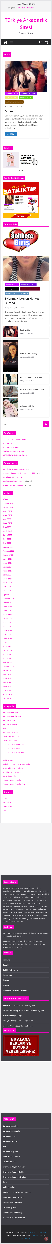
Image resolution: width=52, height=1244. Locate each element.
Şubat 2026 (7, 523)
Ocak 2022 (7, 642)
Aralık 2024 (7, 579)
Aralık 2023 (7, 614)
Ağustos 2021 (8, 662)
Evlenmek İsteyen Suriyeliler (14, 752)
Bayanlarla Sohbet (26, 97)
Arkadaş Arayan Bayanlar (13, 485)
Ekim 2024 (7, 587)
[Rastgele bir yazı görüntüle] (46, 42)
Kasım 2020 (7, 698)
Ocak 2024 (7, 611)
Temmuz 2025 (8, 551)
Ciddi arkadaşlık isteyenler (31, 377)
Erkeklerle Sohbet (10, 740)
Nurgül (19, 477)
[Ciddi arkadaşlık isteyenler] (10, 379)
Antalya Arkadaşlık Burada (13, 481)
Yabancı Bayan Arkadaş (12, 780)
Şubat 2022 (7, 638)
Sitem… (10, 111)
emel (20, 106)
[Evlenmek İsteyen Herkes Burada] (26, 268)
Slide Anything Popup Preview (15, 990)
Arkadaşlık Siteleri (27, 406)
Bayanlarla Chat (11, 97)
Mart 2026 (7, 519)
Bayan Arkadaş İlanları (28, 93)
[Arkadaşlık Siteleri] (10, 407)
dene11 (6, 965)
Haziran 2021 (8, 670)
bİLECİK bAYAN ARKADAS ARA (32, 389)
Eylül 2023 (7, 626)
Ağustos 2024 (8, 595)
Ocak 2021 (7, 690)
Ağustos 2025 (8, 547)
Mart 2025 (7, 567)
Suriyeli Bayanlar (9, 776)
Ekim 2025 (7, 539)
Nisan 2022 (7, 630)
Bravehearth (8, 477)
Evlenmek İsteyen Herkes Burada (22, 300)
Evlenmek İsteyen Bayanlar (30, 289)
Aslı (22, 308)
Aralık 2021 (7, 646)
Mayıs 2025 (7, 559)
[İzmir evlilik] (10, 331)
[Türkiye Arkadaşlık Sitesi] (5, 42)
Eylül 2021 (7, 658)
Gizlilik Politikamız (10, 970)
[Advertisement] (26, 849)
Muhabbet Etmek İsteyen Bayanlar (17, 293)
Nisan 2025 (7, 563)
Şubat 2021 (7, 686)
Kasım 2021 (7, 650)
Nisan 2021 (7, 678)
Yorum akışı (7, 806)
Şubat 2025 (7, 571)
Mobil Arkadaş (8, 760)
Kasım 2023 (7, 618)
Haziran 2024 (8, 603)
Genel (5, 756)
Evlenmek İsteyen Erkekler (13, 748)
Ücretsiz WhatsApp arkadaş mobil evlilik (19, 473)
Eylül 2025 (7, 543)
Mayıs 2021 (7, 674)
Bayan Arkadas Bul (12, 93)
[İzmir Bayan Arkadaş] (10, 355)
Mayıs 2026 (7, 511)
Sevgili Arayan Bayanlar (12, 772)
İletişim (6, 985)
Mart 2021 (7, 682)
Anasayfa (6, 960)
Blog (4, 728)
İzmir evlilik (25, 330)
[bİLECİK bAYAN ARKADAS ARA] (10, 391)
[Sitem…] (26, 76)
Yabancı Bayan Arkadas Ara (14, 784)
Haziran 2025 (8, 555)
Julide (41, 473)
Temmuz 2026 (8, 503)
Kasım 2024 (7, 583)
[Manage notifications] (46, 1239)
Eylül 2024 (7, 591)
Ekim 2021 (7, 654)
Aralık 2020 (7, 694)
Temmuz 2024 (8, 599)
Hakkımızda (7, 975)
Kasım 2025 (7, 535)
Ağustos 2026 (8, 499)
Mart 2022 (7, 634)
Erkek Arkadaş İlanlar (11, 736)
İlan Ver (6, 980)
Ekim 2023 (7, 622)
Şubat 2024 (7, 607)
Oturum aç (7, 798)
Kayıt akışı (7, 802)
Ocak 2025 (7, 575)
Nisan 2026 (7, 515)
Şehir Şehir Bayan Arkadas (14, 102)
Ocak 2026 (7, 527)
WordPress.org (9, 810)
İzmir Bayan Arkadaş (25, 8)
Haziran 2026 (8, 507)
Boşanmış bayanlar (12, 289)
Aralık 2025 (7, 531)
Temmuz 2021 (8, 666)
